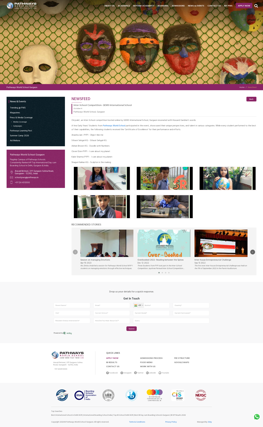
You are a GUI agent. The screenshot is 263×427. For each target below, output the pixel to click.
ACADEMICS (124, 6)
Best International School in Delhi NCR (66, 415)
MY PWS (228, 6)
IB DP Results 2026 (178, 415)
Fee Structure (182, 358)
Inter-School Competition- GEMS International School (103, 105)
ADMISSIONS (178, 6)
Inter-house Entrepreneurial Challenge (213, 260)
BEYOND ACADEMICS (143, 6)
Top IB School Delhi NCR (123, 415)
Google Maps (181, 363)
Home (242, 87)
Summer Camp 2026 (19, 136)
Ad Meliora (15, 141)
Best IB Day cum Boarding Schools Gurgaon (152, 415)
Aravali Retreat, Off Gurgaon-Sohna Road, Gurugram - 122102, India (34, 172)
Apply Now (244, 6)
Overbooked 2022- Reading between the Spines (161, 260)
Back (251, 99)
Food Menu (146, 363)
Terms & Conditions (137, 422)
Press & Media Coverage (21, 118)
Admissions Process (151, 358)
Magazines (15, 113)
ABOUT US (109, 6)
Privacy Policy (171, 422)
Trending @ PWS (18, 108)
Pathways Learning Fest (21, 131)
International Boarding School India (97, 415)
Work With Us (147, 367)
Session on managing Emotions (95, 260)
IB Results (111, 363)
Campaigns (17, 126)
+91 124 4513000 (22, 182)
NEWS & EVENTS (196, 6)
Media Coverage (20, 122)
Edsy (210, 422)
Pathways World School (114, 126)
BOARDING (163, 6)
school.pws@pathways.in (26, 178)
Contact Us (112, 367)
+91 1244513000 (60, 369)
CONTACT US (214, 6)
